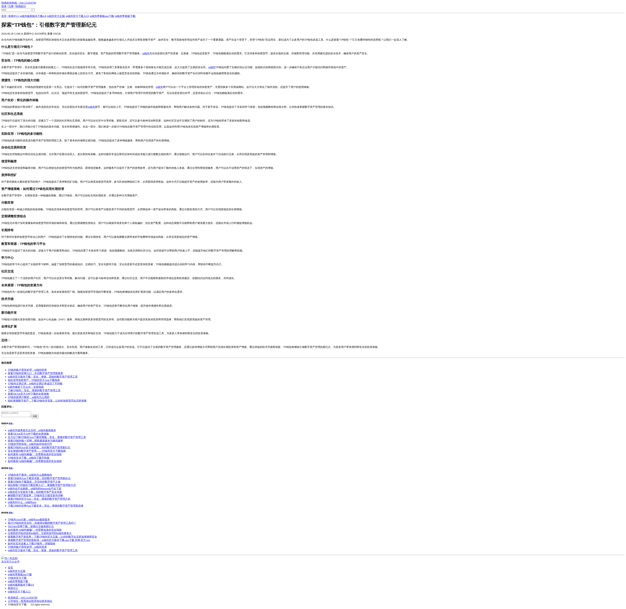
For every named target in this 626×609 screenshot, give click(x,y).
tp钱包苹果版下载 (125, 16)
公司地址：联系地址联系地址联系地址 (30, 601)
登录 (4, 6)
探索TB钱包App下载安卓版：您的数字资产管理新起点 (39, 478)
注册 (11, 6)
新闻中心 (13, 16)
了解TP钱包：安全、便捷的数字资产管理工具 (34, 390)
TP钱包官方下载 (17, 578)
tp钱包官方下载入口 (77, 16)
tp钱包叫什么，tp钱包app (22, 502)
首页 (4, 16)
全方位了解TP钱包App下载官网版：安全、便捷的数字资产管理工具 (47, 437)
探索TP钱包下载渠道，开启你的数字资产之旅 (34, 481)
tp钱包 (145, 53)
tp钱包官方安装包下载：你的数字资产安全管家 (35, 492)
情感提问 (20, 6)
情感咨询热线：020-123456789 (18, 2)
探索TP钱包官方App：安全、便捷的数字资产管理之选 (39, 498)
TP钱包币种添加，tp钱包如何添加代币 (30, 444)
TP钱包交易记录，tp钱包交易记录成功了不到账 (35, 383)
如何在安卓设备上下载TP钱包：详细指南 (31, 543)
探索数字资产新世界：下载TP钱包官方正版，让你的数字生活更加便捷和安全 (52, 536)
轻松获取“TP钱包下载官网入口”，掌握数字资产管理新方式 (42, 485)
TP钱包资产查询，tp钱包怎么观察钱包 (30, 474)
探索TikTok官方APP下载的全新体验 (28, 393)
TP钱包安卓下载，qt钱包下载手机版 (28, 457)
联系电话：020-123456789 (22, 597)
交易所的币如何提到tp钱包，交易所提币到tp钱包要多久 (40, 533)
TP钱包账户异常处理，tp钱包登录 (27, 369)
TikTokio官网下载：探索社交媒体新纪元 (31, 526)
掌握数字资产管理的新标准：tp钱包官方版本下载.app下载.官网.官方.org (49, 540)
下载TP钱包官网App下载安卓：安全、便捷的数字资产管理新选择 (45, 505)
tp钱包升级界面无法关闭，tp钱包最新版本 (32, 430)
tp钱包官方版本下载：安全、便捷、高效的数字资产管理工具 (43, 376)
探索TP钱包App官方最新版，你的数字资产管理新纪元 (39, 447)
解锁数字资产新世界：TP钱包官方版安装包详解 (35, 495)
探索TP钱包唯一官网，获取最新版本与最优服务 (35, 440)
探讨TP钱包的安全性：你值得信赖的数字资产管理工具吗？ (42, 523)
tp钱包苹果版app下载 (102, 16)
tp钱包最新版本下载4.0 (33, 16)
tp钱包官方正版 (56, 16)
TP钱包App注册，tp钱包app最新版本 (29, 519)
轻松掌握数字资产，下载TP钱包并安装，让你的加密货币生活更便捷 (47, 400)
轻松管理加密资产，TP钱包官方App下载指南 (34, 380)
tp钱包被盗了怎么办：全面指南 (26, 387)
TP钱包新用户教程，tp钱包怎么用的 (28, 397)
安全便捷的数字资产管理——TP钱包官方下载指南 (37, 450)
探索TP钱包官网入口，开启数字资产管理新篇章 (35, 373)
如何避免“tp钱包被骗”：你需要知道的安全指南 (35, 454)
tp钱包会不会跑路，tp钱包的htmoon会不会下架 (34, 488)
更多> (11, 423)
